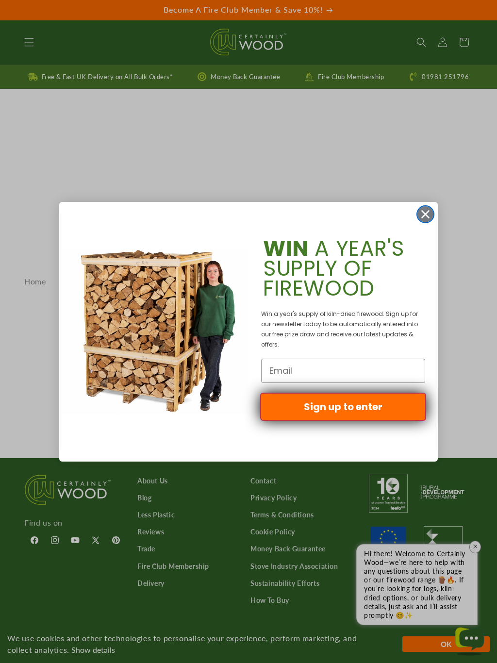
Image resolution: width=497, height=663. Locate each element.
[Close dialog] (425, 214)
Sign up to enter (343, 407)
